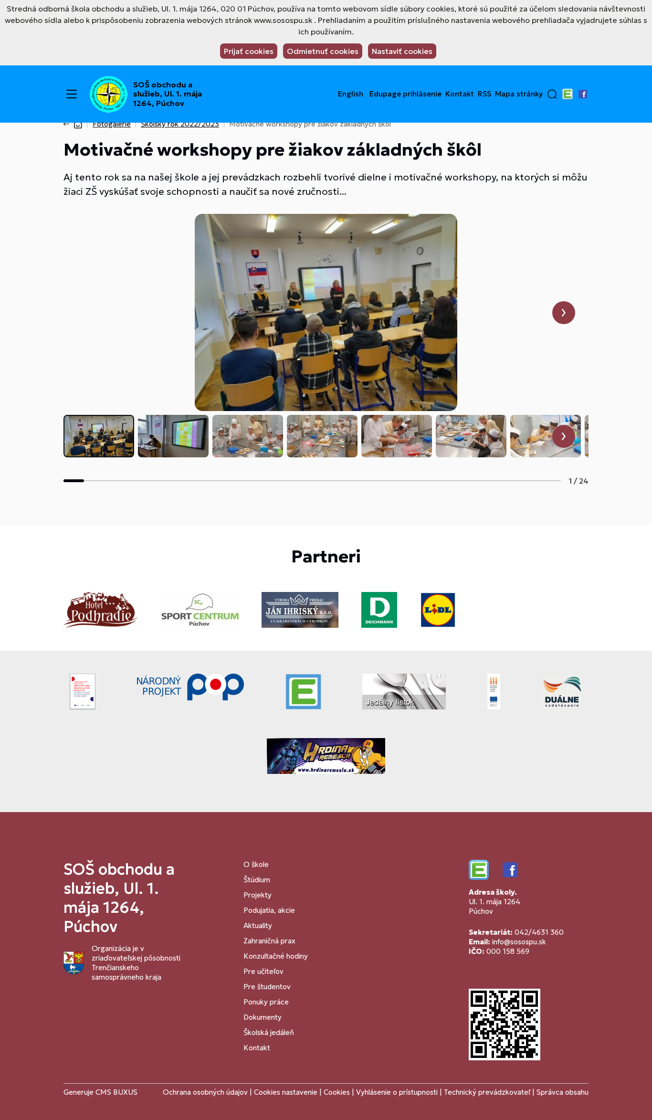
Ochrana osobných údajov (205, 1092)
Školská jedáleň (268, 1032)
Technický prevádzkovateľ (487, 1092)
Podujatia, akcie (269, 910)
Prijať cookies (248, 51)
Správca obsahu (562, 1092)
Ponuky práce (266, 1001)
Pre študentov (267, 986)
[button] (552, 94)
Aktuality (257, 925)
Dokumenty (262, 1017)
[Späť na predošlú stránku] (68, 124)
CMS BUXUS (116, 1092)
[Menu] (71, 94)
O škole (256, 864)
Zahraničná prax (269, 940)
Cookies (338, 1092)
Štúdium (256, 879)
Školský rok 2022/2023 (180, 123)
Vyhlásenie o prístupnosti (397, 1092)
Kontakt (459, 94)
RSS (484, 94)
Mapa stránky (519, 94)
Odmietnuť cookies (322, 51)
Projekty (257, 894)
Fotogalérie (112, 123)
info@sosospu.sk (519, 941)
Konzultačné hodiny (275, 956)
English (350, 94)
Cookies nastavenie (285, 1092)
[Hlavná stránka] (78, 123)
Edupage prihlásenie (405, 94)
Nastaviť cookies (402, 51)
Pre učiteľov (263, 971)
